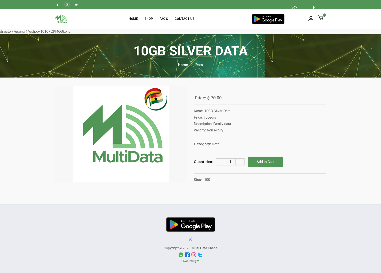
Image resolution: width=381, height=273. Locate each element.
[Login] (311, 18)
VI (198, 261)
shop (148, 19)
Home (133, 19)
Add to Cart (265, 162)
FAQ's (164, 19)
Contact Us (184, 19)
